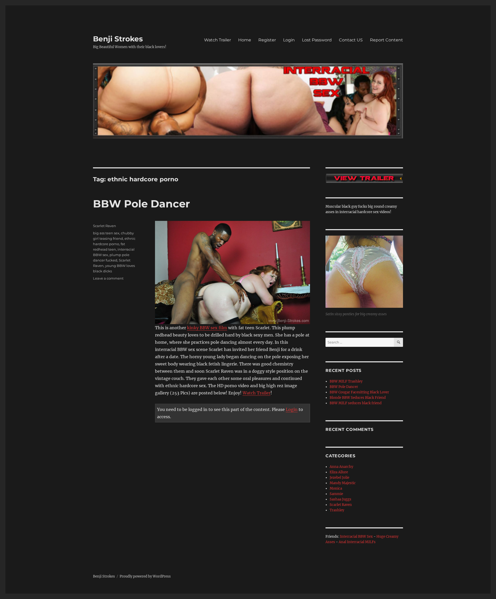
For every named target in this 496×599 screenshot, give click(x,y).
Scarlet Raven (104, 226)
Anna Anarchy (341, 467)
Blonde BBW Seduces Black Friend (358, 397)
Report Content (386, 40)
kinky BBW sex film (207, 327)
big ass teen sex (106, 233)
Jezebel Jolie (339, 477)
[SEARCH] (398, 342)
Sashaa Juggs (340, 499)
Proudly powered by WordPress (145, 576)
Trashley (337, 510)
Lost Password (317, 40)
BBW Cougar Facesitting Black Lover (359, 392)
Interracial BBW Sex (356, 536)
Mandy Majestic (343, 483)
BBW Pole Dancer (141, 203)
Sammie (336, 494)
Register (267, 40)
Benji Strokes (118, 38)
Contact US (351, 40)
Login (289, 40)
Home (244, 40)
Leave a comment (108, 278)
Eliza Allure (339, 472)
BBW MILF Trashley (346, 381)
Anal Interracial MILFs (357, 542)
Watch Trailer (217, 40)
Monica (336, 488)
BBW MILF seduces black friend (356, 403)
